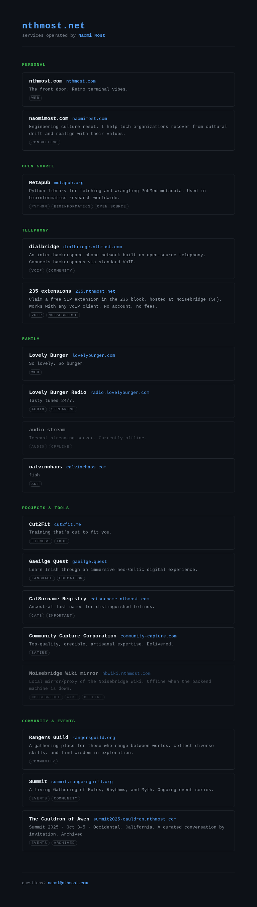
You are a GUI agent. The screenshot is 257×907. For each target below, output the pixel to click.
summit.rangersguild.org (82, 781)
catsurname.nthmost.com (119, 599)
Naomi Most (91, 35)
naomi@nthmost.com (68, 883)
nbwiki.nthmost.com (126, 673)
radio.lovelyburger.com (119, 392)
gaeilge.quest (89, 561)
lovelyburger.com (93, 355)
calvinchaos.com (86, 467)
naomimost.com (89, 118)
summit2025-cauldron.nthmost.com (134, 819)
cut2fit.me (67, 524)
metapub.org (69, 182)
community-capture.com (148, 636)
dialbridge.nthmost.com (92, 247)
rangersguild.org (93, 737)
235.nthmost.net (95, 291)
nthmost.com (81, 81)
